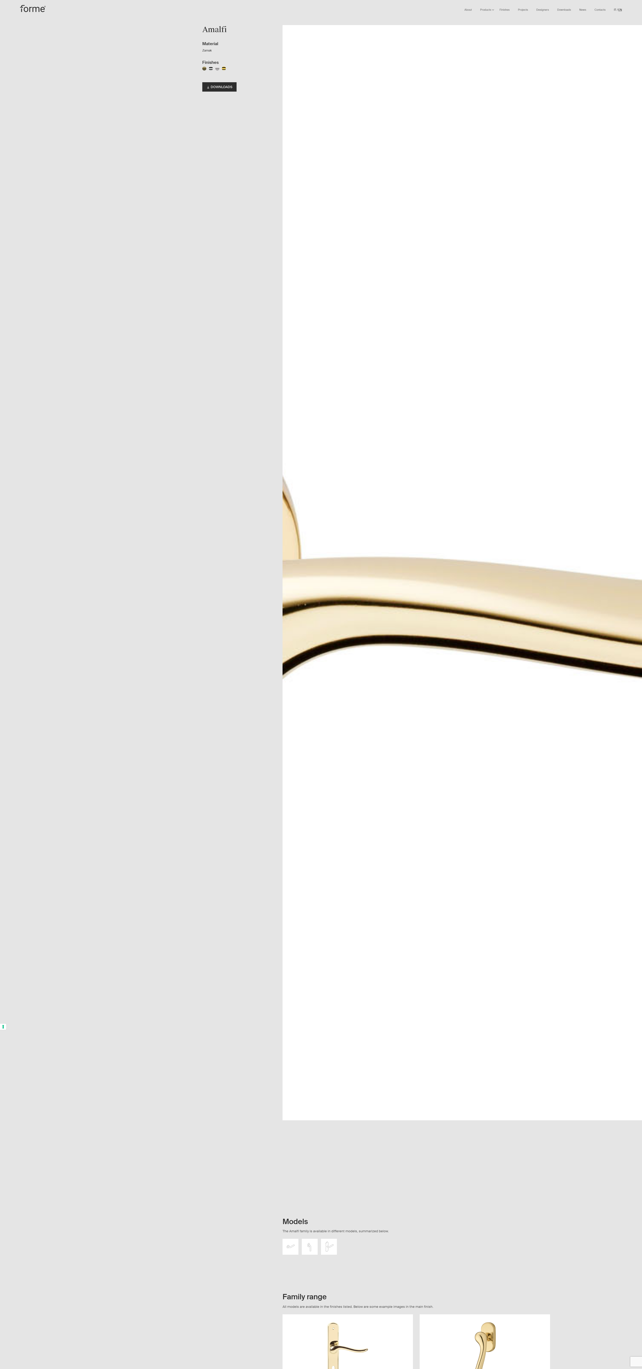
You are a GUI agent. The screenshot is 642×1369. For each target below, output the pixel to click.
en (620, 10)
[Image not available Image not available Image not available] (361, 607)
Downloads (221, 87)
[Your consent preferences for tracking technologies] (3, 1027)
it (615, 10)
